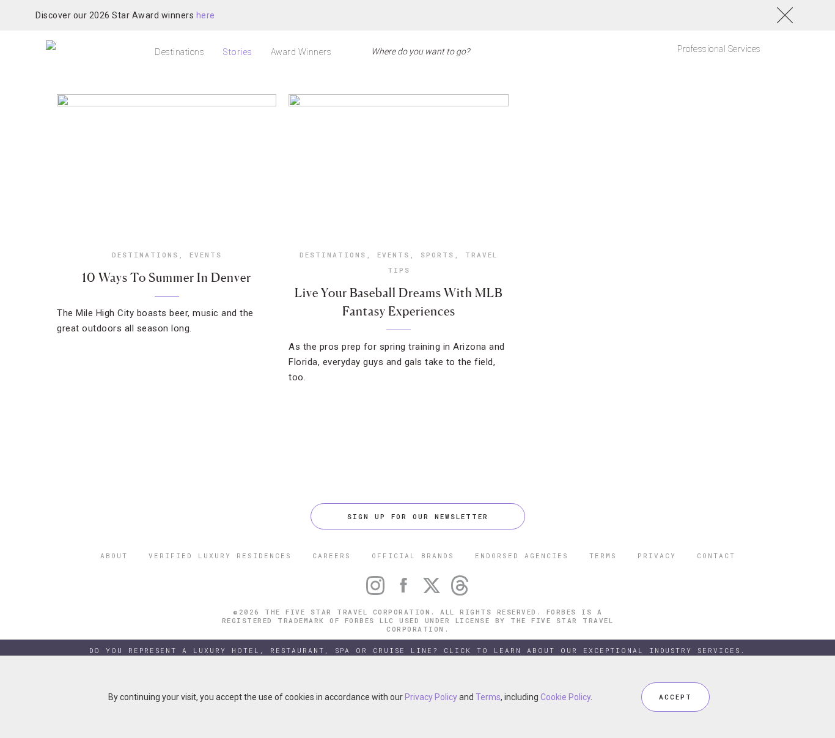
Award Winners (301, 52)
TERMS (603, 555)
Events (205, 254)
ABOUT (114, 555)
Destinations (179, 52)
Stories (237, 52)
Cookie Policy (565, 697)
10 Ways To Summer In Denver (166, 277)
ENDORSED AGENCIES (521, 555)
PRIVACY (657, 555)
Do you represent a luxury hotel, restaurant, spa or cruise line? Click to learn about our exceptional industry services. (417, 650)
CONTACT (716, 555)
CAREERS (331, 555)
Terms (488, 697)
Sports (437, 254)
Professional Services (719, 49)
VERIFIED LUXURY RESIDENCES (220, 555)
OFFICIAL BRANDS (413, 555)
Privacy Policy (431, 697)
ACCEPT (675, 696)
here (205, 15)
